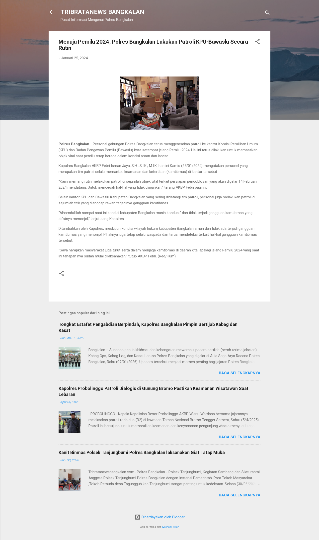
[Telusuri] (267, 13)
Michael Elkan (170, 527)
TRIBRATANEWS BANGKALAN (102, 11)
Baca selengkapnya (239, 373)
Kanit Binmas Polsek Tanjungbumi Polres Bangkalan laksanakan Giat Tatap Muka (142, 452)
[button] (257, 42)
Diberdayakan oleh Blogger (163, 517)
